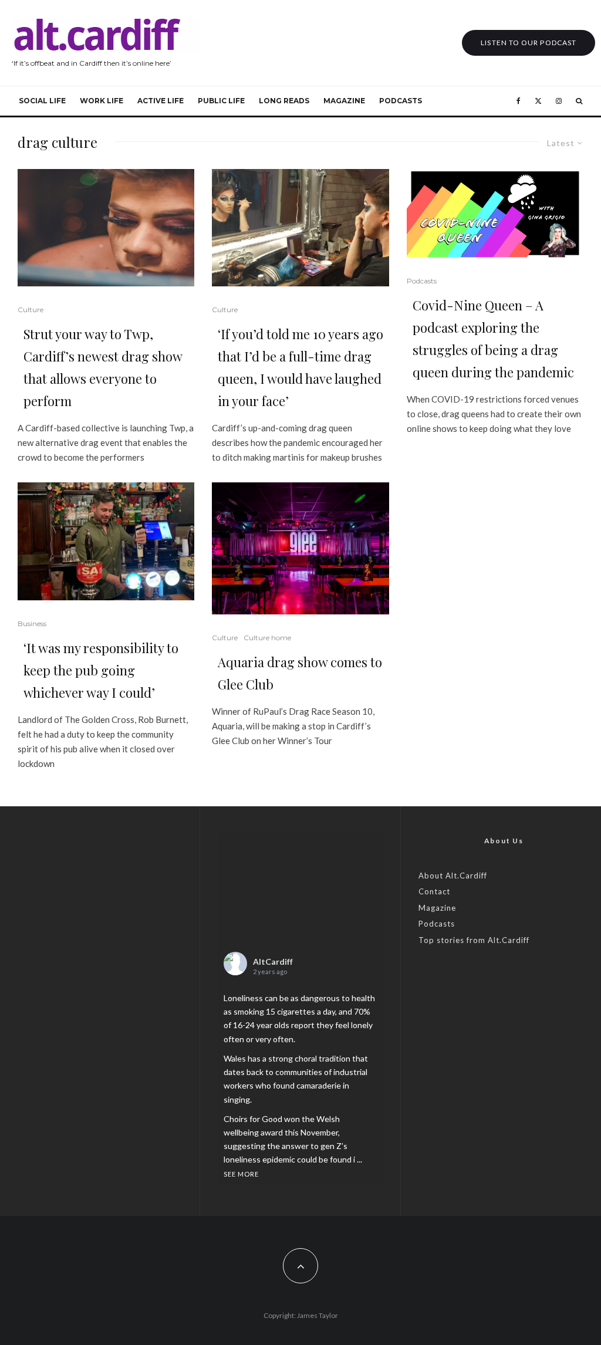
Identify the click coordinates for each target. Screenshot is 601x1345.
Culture (30, 309)
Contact (434, 891)
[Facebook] (518, 101)
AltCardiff (273, 961)
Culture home (267, 637)
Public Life (221, 100)
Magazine (344, 100)
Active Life (160, 100)
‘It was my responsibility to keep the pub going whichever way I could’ (100, 670)
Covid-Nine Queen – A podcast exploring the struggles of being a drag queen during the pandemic (493, 338)
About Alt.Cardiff (452, 875)
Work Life (101, 100)
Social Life (42, 100)
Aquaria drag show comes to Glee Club (300, 673)
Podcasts (400, 100)
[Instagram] (559, 101)
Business (32, 623)
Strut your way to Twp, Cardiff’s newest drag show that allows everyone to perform (102, 367)
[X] (538, 101)
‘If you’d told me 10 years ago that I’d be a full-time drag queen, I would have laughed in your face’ (300, 367)
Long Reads (284, 100)
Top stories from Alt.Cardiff (473, 940)
